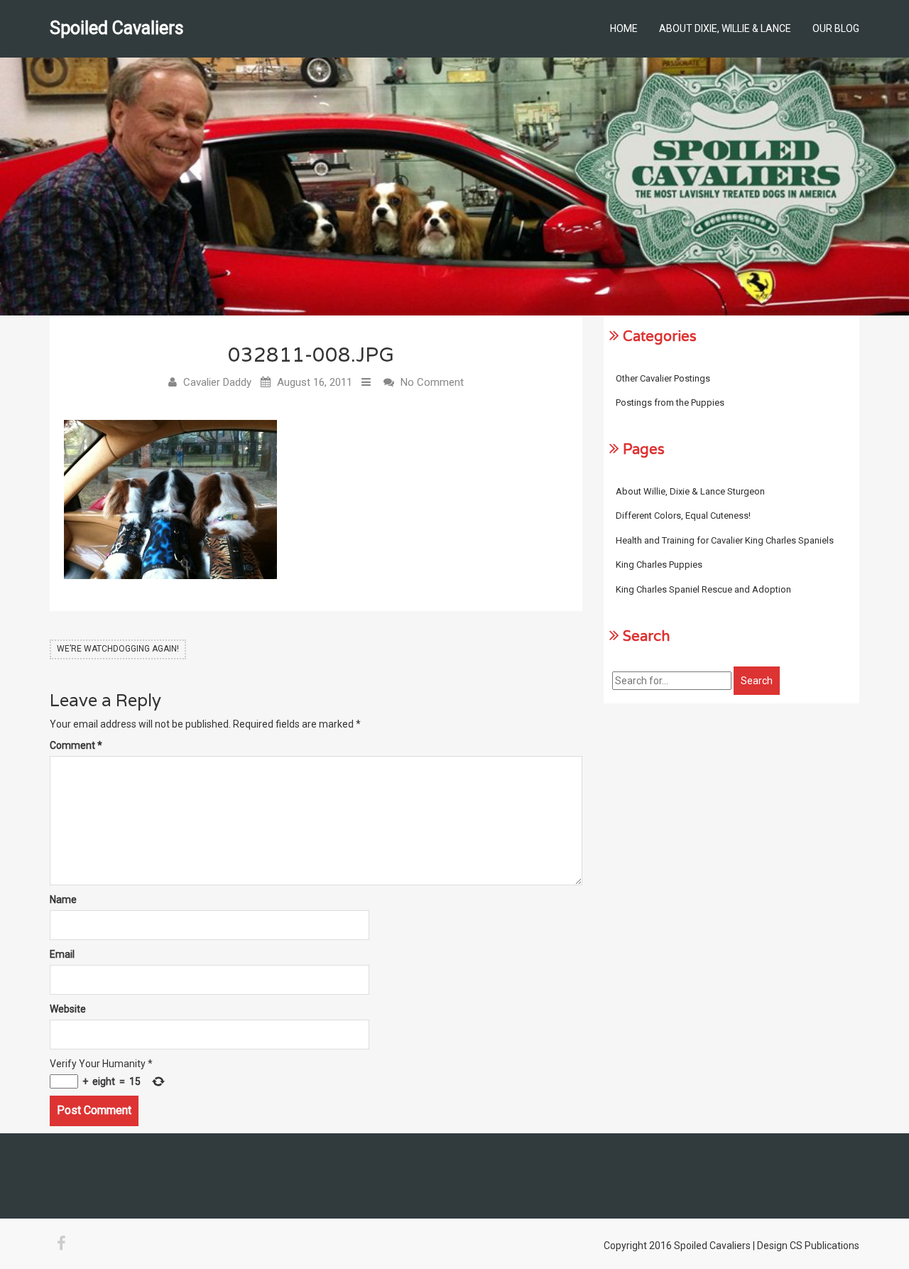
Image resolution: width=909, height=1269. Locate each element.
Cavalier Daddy (217, 382)
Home (624, 28)
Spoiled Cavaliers (117, 28)
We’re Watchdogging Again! (118, 649)
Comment (76, 745)
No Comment (432, 382)
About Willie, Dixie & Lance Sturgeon (690, 491)
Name (63, 899)
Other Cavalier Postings (663, 378)
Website (68, 1009)
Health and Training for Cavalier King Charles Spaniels (725, 540)
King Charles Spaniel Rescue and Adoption (703, 589)
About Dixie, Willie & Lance (725, 28)
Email (62, 954)
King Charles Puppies (659, 564)
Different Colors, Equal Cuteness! (683, 515)
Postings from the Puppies (670, 402)
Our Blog (835, 28)
